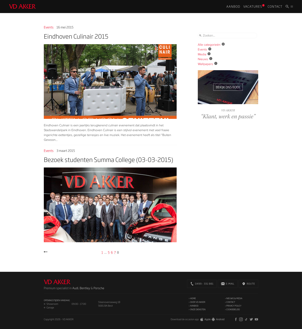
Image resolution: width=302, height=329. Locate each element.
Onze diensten (198, 309)
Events (48, 27)
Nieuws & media (234, 298)
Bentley (85, 288)
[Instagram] (241, 319)
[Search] (287, 6)
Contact (230, 302)
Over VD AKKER (197, 302)
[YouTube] (256, 319)
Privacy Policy (233, 305)
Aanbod (194, 305)
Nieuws (204, 59)
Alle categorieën (211, 44)
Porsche (99, 288)
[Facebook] (236, 319)
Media (204, 54)
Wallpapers (207, 64)
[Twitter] (251, 319)
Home (193, 298)
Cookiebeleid (233, 309)
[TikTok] (246, 319)
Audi (75, 288)
